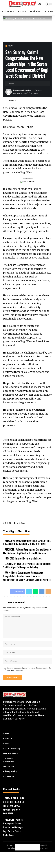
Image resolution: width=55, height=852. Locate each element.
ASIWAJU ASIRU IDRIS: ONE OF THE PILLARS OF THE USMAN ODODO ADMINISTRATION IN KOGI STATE (26, 542)
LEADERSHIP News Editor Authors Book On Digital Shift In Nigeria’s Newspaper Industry (26, 565)
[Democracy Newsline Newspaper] (22, 4)
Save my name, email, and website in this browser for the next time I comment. (29, 669)
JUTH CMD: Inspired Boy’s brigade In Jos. (23, 558)
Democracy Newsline (22, 90)
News (10, 46)
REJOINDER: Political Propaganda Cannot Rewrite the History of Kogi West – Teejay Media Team (27, 551)
